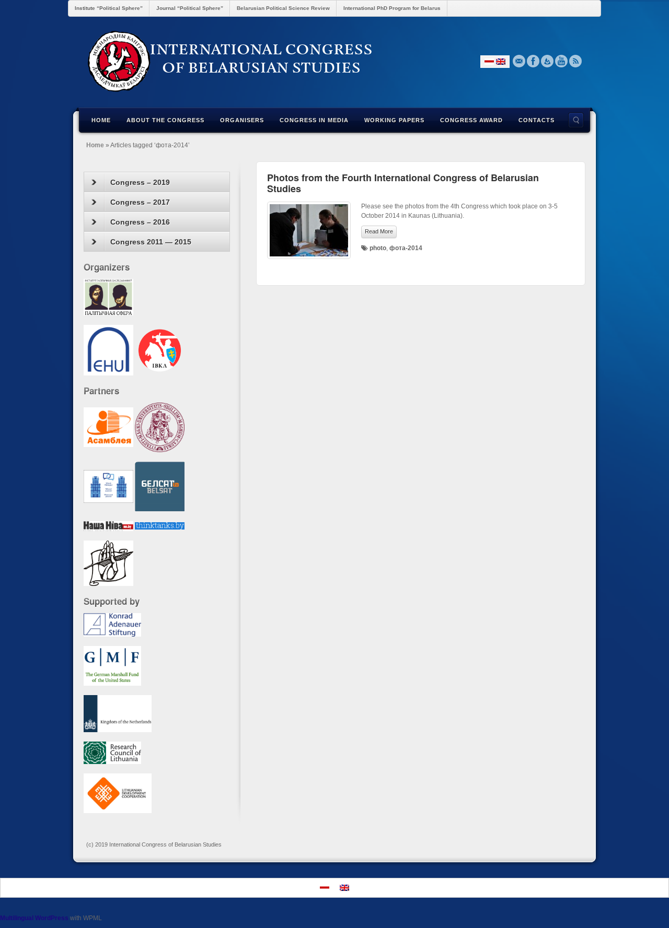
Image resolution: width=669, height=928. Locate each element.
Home (101, 120)
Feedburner (547, 61)
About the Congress (165, 120)
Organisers (242, 120)
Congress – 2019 (140, 182)
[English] (500, 61)
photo (378, 248)
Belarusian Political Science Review (283, 8)
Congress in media (314, 120)
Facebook (533, 61)
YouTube (561, 61)
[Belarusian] (489, 61)
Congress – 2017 (140, 202)
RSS (575, 61)
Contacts (536, 120)
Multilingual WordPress (34, 918)
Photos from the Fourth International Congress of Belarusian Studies (403, 183)
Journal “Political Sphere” (189, 8)
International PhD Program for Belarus (392, 8)
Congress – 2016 (140, 222)
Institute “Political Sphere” (109, 8)
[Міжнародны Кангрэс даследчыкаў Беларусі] (334, 61)
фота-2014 (405, 248)
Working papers (394, 120)
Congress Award (471, 120)
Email (519, 61)
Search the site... (576, 120)
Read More (379, 231)
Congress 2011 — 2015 (150, 242)
